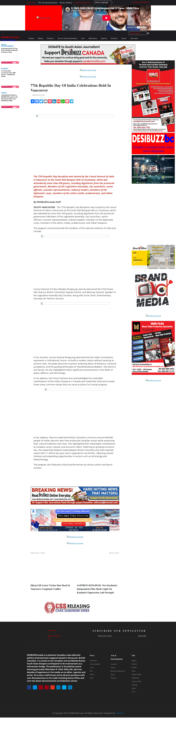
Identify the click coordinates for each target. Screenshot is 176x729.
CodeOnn (119, 713)
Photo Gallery (66, 3)
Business (93, 38)
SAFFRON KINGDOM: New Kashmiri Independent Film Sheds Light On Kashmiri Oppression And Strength (97, 589)
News (40, 38)
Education (93, 660)
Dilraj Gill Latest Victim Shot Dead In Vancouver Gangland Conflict (50, 587)
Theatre (113, 678)
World (92, 674)
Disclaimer (135, 678)
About (134, 688)
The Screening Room (47, 3)
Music (113, 674)
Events (114, 38)
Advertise (31, 3)
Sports (104, 38)
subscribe (142, 636)
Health (134, 667)
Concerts (114, 664)
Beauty (134, 660)
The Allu (134, 38)
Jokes (133, 671)
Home (31, 38)
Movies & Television (118, 671)
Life (83, 38)
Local (92, 667)
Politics (50, 38)
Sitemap (135, 685)
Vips (91, 671)
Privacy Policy (136, 681)
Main (91, 678)
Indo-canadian (95, 664)
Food (123, 38)
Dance (113, 668)
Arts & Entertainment (67, 38)
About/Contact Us (82, 3)
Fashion (134, 664)
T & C (133, 692)
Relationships (136, 674)
